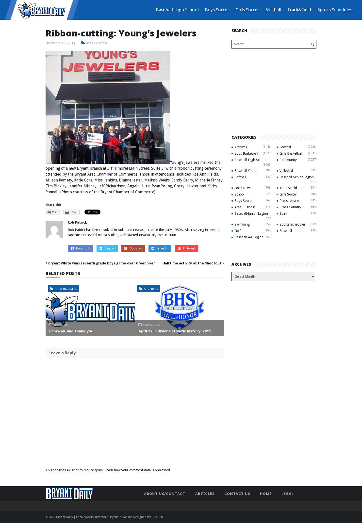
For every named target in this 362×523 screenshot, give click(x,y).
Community (288, 160)
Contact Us (237, 493)
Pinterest (189, 248)
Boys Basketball (246, 153)
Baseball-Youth (245, 171)
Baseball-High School (177, 9)
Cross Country (290, 207)
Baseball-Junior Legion (251, 213)
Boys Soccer (217, 9)
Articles (204, 493)
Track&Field (299, 9)
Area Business (96, 43)
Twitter (110, 248)
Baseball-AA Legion (248, 237)
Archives (151, 289)
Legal (287, 493)
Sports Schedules (334, 9)
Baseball (286, 231)
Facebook (83, 248)
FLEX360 (157, 517)
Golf (237, 231)
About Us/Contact (164, 493)
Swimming (242, 224)
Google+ (136, 248)
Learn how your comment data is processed (137, 470)
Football (286, 147)
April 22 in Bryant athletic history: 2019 (174, 330)
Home (266, 493)
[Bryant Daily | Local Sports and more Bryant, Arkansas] (42, 10)
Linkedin (162, 248)
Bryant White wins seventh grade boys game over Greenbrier (101, 263)
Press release (289, 201)
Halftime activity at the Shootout (192, 263)
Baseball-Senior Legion (297, 177)
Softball (273, 9)
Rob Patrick (77, 222)
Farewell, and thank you (71, 330)
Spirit (283, 213)
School (239, 194)
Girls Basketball (291, 153)
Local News (242, 188)
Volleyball (287, 171)
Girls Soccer (247, 9)
